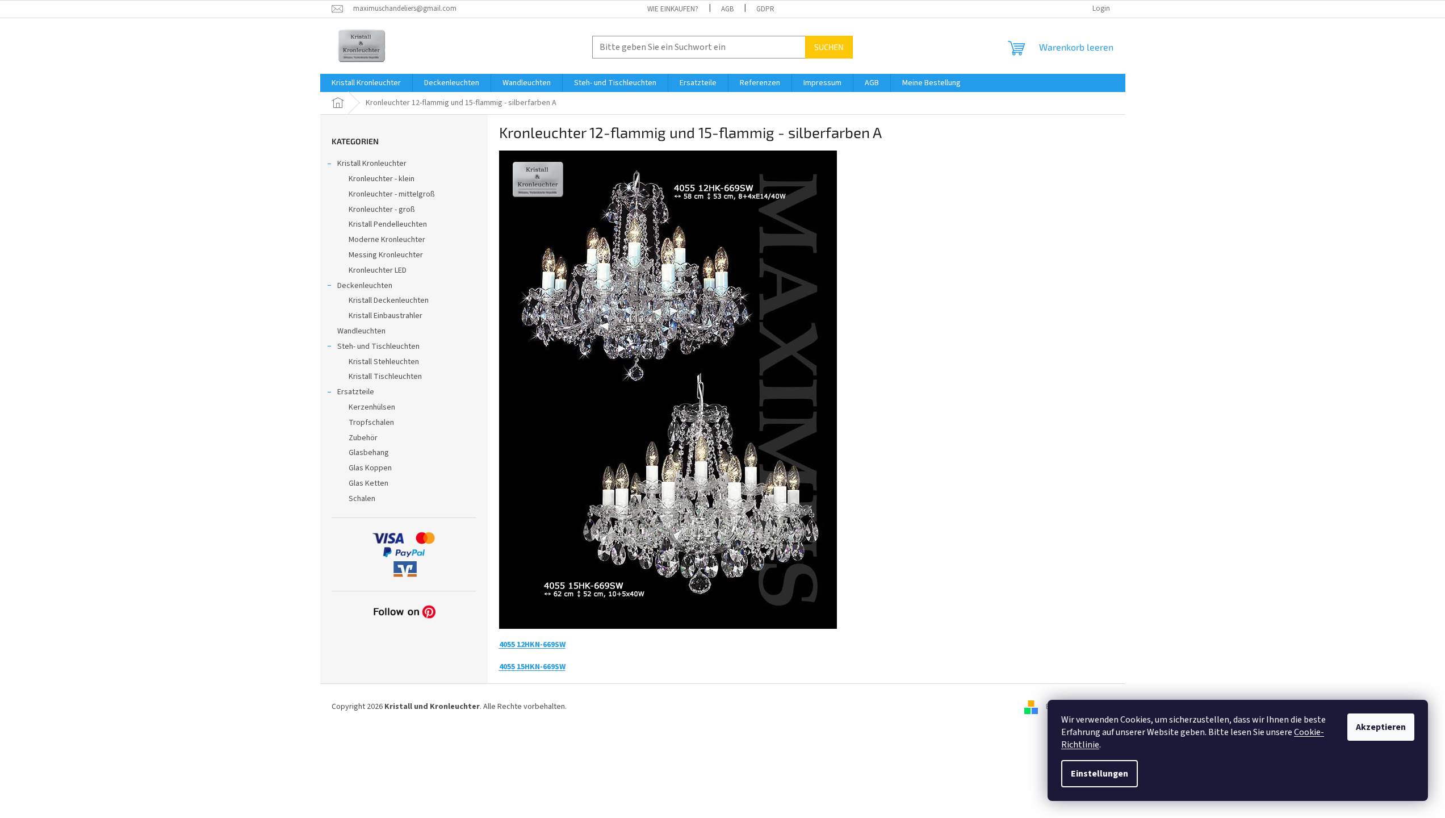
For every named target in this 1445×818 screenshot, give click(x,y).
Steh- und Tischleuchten (378, 346)
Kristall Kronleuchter (372, 163)
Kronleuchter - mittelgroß (392, 194)
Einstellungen (1099, 773)
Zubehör (363, 438)
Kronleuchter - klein (381, 179)
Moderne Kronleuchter (387, 239)
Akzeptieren (1381, 727)
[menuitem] (366, 83)
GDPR (765, 9)
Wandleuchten (361, 331)
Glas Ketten (368, 483)
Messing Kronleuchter (386, 255)
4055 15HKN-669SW (532, 667)
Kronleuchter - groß (382, 209)
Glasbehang (369, 452)
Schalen (362, 498)
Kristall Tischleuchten (385, 376)
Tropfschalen (371, 422)
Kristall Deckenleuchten (389, 300)
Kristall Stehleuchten (384, 362)
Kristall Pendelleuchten (388, 224)
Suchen (829, 47)
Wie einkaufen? (672, 9)
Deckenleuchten (364, 285)
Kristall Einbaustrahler (385, 316)
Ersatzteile (355, 392)
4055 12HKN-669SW (532, 644)
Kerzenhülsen (372, 407)
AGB (727, 9)
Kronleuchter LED (378, 270)
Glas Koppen (370, 468)
